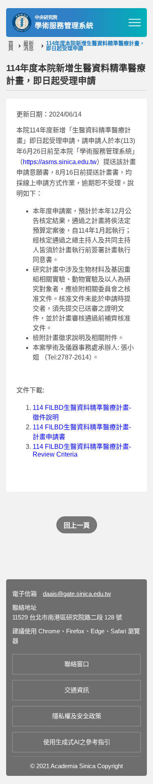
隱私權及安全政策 (76, 716)
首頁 (10, 46)
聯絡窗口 (76, 664)
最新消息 (28, 46)
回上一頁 (77, 525)
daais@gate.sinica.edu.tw (77, 593)
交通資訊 (76, 690)
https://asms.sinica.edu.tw (60, 161)
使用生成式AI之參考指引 (76, 742)
